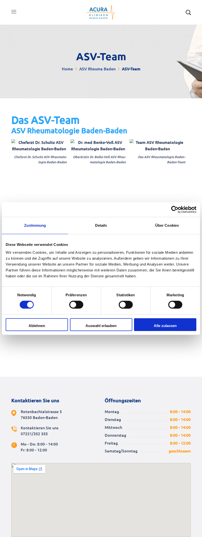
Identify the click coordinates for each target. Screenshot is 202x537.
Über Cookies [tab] (167, 225)
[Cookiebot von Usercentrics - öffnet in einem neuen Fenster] (174, 209)
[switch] (76, 305)
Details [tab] (101, 225)
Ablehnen (37, 326)
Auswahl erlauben (101, 326)
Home (67, 69)
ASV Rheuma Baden (97, 69)
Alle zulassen (165, 326)
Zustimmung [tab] (35, 225)
